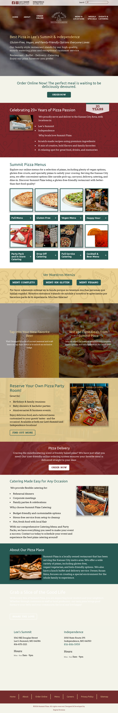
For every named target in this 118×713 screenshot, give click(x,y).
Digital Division (59, 710)
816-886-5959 (38, 3)
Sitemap (104, 697)
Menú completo (23, 282)
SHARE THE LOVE (23, 616)
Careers (70, 697)
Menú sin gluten (58, 282)
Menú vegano (88, 282)
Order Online (40, 17)
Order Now (59, 467)
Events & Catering (103, 18)
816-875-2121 (20, 644)
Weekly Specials (92, 18)
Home (15, 17)
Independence (73, 631)
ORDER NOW (59, 94)
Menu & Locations (78, 18)
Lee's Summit (23, 631)
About (27, 17)
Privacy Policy (87, 697)
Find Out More (22, 432)
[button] (84, 2)
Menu (57, 697)
